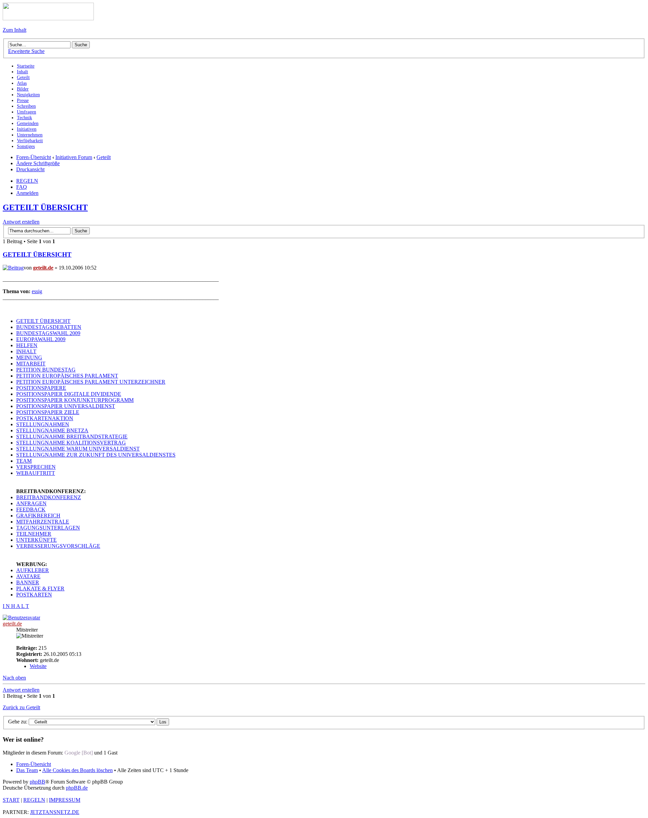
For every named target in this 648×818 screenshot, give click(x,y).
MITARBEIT (31, 363)
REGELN (27, 181)
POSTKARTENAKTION (44, 418)
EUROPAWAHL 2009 (40, 339)
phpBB (37, 782)
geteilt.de (43, 268)
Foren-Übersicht (33, 157)
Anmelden (27, 193)
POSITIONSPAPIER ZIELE (47, 412)
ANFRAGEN (31, 503)
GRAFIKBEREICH (38, 515)
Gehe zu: (17, 721)
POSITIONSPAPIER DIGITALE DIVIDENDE (68, 394)
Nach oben (14, 678)
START (11, 800)
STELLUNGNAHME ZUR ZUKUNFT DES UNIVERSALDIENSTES (96, 455)
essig (37, 291)
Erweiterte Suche (26, 51)
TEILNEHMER (33, 534)
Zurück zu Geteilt (21, 707)
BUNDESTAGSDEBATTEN (48, 327)
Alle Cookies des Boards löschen (77, 770)
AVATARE (28, 576)
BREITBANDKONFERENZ (48, 497)
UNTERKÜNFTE (36, 540)
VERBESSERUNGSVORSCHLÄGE (58, 546)
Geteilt (104, 157)
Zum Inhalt (14, 30)
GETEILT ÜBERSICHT (45, 207)
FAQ (21, 187)
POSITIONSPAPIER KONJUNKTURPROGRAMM (75, 400)
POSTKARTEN (34, 594)
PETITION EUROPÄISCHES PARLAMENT (67, 376)
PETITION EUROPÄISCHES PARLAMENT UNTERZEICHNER (90, 382)
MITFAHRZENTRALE (42, 522)
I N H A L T (16, 606)
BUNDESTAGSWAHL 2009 (48, 333)
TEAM (24, 461)
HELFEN (26, 345)
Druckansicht (30, 169)
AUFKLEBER (32, 570)
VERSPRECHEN (36, 467)
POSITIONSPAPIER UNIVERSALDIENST (65, 406)
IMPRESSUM (64, 800)
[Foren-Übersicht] (48, 18)
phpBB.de (77, 788)
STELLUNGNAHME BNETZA (52, 430)
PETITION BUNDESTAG (46, 370)
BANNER (27, 582)
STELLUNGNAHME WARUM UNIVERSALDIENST (78, 449)
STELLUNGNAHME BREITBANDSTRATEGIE (72, 436)
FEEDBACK (31, 509)
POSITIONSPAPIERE (41, 388)
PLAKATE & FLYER (40, 588)
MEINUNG (29, 357)
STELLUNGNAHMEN (42, 424)
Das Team (27, 770)
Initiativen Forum (73, 157)
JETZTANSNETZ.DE (54, 812)
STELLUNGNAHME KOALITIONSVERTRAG (71, 442)
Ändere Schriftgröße (38, 163)
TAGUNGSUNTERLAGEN (48, 528)
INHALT (26, 351)
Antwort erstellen (21, 222)
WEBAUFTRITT (35, 473)
